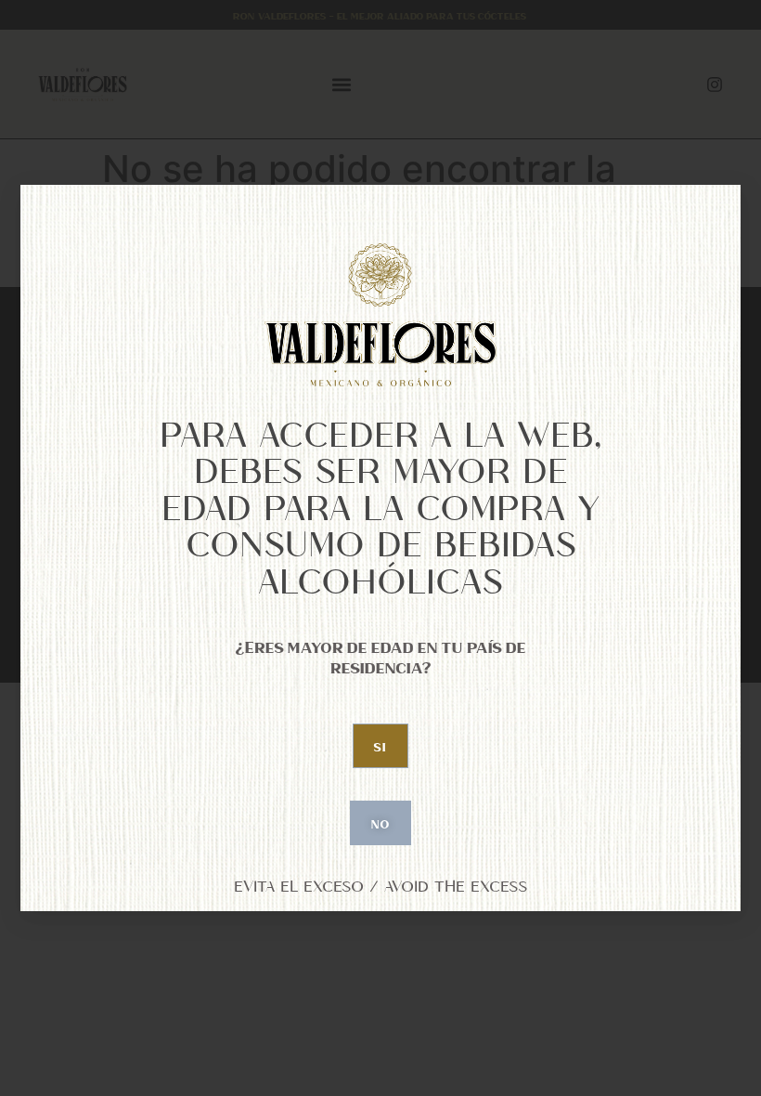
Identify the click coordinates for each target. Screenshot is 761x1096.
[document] (380, 548)
